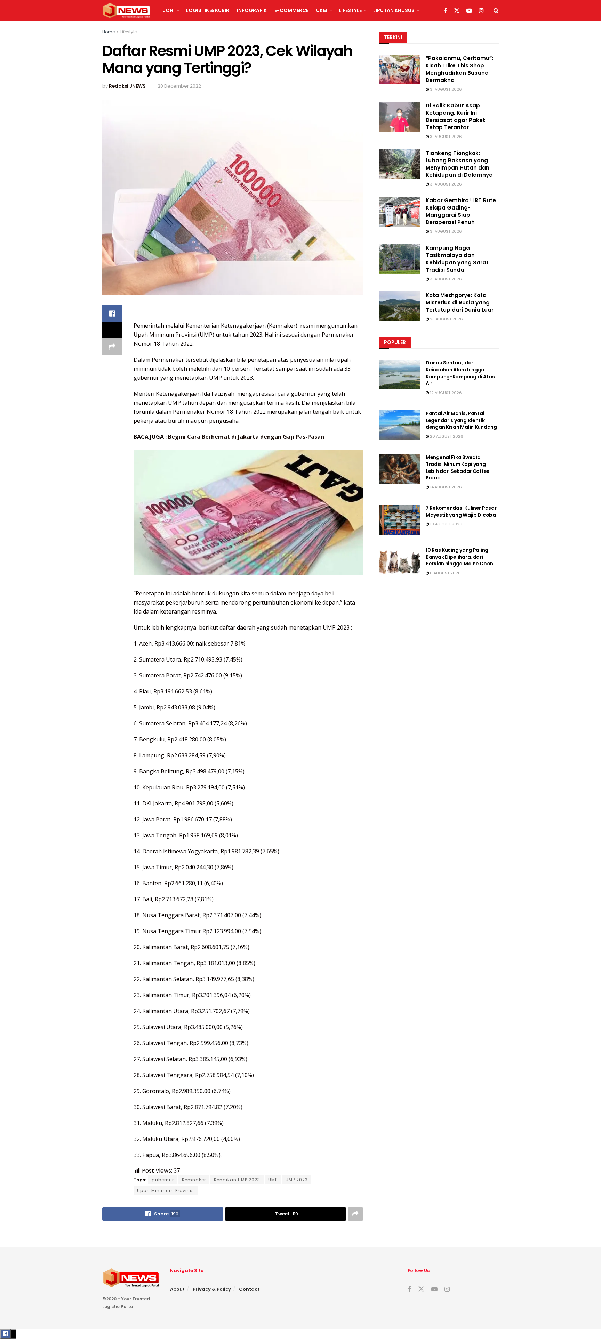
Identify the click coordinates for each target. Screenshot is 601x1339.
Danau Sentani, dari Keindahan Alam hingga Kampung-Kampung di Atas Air (460, 373)
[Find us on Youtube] (469, 11)
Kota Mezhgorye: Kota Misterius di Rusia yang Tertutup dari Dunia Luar (460, 302)
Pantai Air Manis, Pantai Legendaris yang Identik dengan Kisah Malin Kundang (461, 420)
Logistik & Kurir (207, 10)
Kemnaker (194, 1180)
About (177, 1289)
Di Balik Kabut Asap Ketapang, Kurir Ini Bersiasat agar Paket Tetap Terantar (455, 116)
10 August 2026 (445, 524)
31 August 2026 (445, 89)
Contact (249, 1289)
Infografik (252, 10)
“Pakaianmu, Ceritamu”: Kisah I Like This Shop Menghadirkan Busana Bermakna (459, 69)
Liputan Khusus (394, 10)
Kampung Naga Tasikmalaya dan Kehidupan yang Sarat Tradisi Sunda (457, 258)
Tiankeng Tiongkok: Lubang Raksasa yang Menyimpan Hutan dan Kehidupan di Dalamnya (459, 164)
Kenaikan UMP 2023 (237, 1180)
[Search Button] (496, 10)
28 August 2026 (446, 319)
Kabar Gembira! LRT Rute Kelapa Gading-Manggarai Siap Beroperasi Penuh (461, 211)
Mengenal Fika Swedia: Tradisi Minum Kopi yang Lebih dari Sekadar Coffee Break (458, 467)
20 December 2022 (179, 86)
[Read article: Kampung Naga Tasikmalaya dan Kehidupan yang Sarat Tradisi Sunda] (399, 259)
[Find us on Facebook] (445, 11)
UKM (321, 10)
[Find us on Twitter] (456, 11)
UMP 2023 (297, 1180)
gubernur (163, 1180)
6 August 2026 (445, 573)
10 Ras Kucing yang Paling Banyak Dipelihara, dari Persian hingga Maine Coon (459, 557)
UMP (273, 1180)
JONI (169, 10)
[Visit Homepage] (126, 10)
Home (108, 32)
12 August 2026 (445, 392)
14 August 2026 (445, 487)
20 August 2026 (446, 436)
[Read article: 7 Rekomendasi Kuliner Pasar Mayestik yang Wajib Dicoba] (399, 520)
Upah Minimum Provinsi (165, 334)
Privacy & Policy (212, 1289)
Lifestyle (350, 10)
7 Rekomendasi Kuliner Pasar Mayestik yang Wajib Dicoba (461, 511)
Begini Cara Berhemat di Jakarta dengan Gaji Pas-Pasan (246, 437)
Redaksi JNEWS (127, 86)
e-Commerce (291, 10)
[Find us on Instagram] (481, 11)
